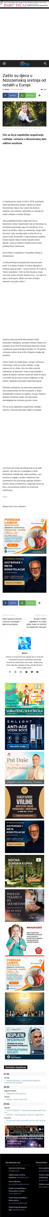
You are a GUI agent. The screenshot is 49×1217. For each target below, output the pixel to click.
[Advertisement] (24, 34)
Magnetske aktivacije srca (16, 1093)
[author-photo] (24, 649)
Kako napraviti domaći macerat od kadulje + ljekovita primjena (12, 621)
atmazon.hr (43, 1180)
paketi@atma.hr (18, 1210)
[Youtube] (38, 672)
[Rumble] (22, 672)
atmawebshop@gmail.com (19, 1184)
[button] (4, 63)
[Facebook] (11, 672)
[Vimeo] (33, 672)
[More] (39, 95)
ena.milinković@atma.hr (18, 1203)
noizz (5, 497)
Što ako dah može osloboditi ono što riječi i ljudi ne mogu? (25, 1121)
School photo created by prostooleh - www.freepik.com (22, 128)
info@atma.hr (14, 1171)
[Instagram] (16, 672)
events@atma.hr (15, 1194)
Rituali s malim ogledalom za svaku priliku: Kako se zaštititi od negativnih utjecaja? (36, 623)
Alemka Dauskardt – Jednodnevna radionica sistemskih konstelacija (22, 1081)
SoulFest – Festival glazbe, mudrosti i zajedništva (25, 1114)
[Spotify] (27, 672)
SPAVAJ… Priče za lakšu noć (16, 1099)
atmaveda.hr (44, 1187)
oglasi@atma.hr (22, 1177)
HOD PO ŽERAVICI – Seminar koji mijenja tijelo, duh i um (25, 1111)
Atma (7, 89)
